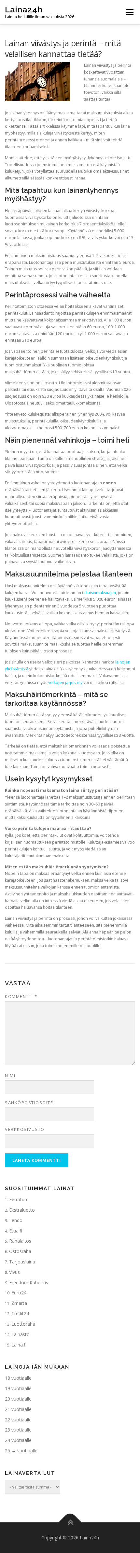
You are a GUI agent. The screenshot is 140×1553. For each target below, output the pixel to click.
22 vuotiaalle (18, 1420)
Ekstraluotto (22, 1210)
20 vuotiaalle (18, 1399)
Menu (129, 12)
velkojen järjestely (65, 682)
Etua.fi (15, 1231)
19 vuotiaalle (18, 1388)
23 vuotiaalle (18, 1430)
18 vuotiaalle (18, 1378)
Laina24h (24, 9)
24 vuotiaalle (18, 1440)
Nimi (10, 1075)
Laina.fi (18, 1345)
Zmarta (19, 1303)
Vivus (14, 1272)
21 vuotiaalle (18, 1409)
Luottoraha (23, 1324)
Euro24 (18, 1292)
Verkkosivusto (25, 1129)
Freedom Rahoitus (28, 1282)
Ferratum (19, 1199)
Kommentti (21, 996)
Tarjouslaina (22, 1262)
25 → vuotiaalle (21, 1450)
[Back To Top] (70, 1522)
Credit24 (20, 1313)
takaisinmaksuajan (99, 592)
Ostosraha (20, 1251)
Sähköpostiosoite (29, 1102)
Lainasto (20, 1334)
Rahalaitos (20, 1241)
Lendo (15, 1220)
